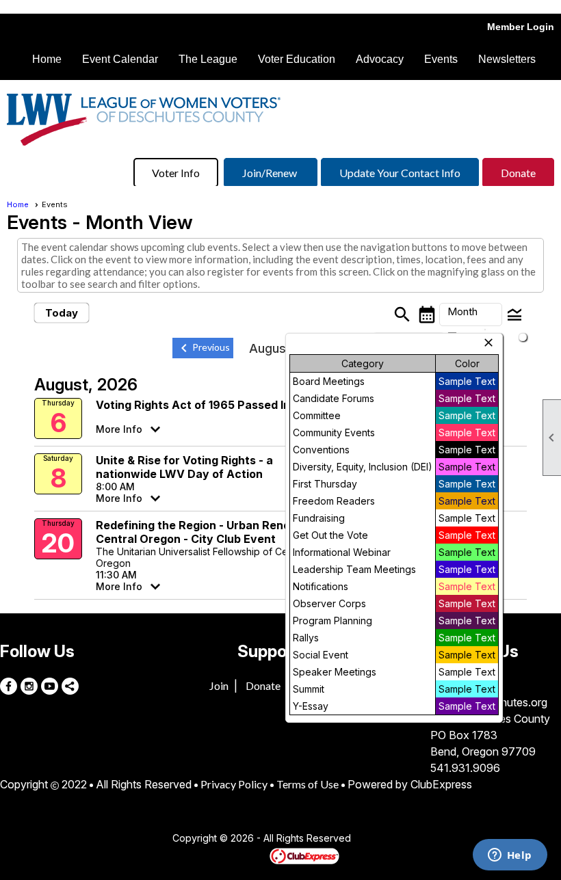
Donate (518, 172)
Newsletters (507, 59)
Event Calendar (120, 59)
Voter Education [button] (296, 59)
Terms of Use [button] (307, 783)
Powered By (246, 855)
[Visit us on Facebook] (8, 686)
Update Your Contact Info (399, 172)
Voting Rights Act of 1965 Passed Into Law (211, 405)
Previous (203, 348)
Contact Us (135, 839)
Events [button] (441, 59)
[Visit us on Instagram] (29, 686)
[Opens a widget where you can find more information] (509, 856)
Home (47, 59)
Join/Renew (270, 172)
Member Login (520, 26)
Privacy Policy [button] (234, 783)
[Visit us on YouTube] (49, 686)
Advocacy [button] (380, 59)
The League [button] (208, 59)
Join (219, 685)
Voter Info (176, 172)
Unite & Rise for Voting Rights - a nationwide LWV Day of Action (184, 467)
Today (61, 312)
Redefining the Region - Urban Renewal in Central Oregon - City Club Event (209, 532)
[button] (470, 314)
